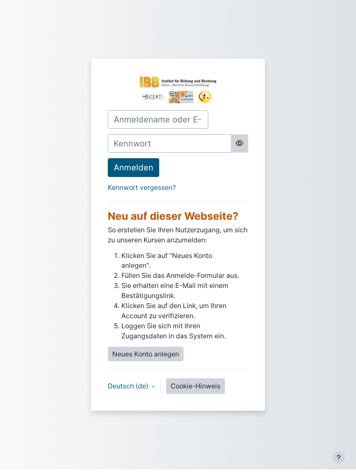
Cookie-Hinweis (195, 386)
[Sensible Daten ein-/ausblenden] (239, 143)
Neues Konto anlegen (145, 354)
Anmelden (133, 167)
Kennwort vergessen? (142, 187)
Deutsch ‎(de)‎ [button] (129, 386)
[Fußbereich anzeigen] (338, 457)
